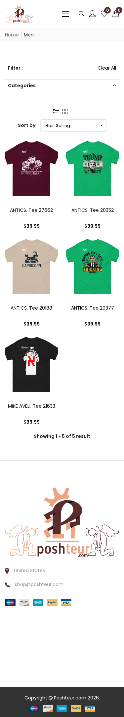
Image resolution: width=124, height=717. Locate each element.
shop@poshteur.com (39, 584)
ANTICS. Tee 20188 (31, 308)
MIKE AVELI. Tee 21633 (31, 406)
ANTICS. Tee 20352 (92, 210)
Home (12, 34)
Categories (22, 85)
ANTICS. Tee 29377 (92, 308)
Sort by (26, 125)
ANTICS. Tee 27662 (31, 210)
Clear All (107, 68)
